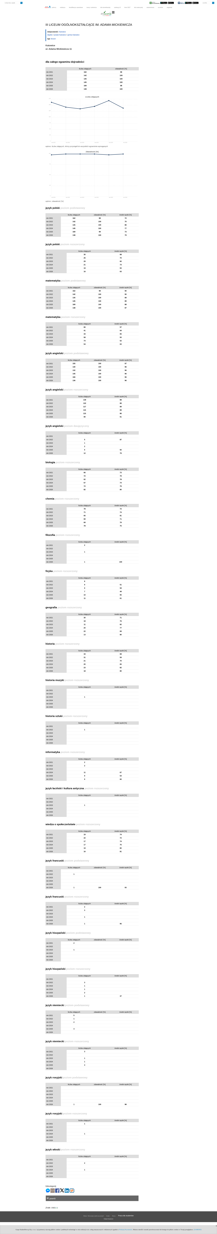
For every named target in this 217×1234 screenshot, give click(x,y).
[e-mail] (52, 1192)
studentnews (150, 7)
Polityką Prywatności (125, 1229)
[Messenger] (48, 1192)
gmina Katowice (73, 35)
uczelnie (160, 7)
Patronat (113, 1215)
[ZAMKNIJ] (197, 1229)
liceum (53, 39)
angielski (169, 7)
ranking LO (117, 7)
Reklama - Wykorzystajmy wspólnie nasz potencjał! (93, 1215)
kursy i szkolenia (92, 7)
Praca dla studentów (126, 1216)
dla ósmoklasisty (105, 7)
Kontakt (108, 1215)
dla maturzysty (138, 7)
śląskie (49, 35)
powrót (51, 1198)
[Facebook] (57, 1192)
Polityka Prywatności (108, 1219)
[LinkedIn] (67, 1192)
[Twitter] (62, 1191)
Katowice (62, 32)
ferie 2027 (127, 7)
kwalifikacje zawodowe (76, 7)
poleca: (54, 7)
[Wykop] (71, 1192)
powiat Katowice (60, 35)
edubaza (62, 7)
